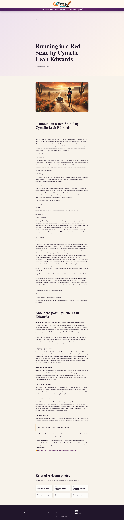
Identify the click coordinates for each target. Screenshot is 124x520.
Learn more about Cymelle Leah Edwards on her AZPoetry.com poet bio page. (57, 450)
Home (42, 9)
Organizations (63, 9)
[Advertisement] (62, 30)
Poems (56, 9)
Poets (51, 9)
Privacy (77, 510)
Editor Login (78, 513)
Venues (70, 9)
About (74, 9)
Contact (77, 511)
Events (47, 9)
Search (80, 9)
